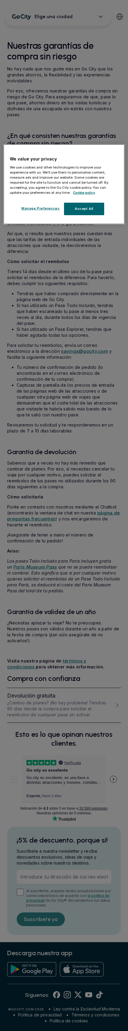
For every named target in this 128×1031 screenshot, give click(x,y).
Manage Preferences (40, 208)
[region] (64, 184)
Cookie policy (84, 193)
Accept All (84, 209)
